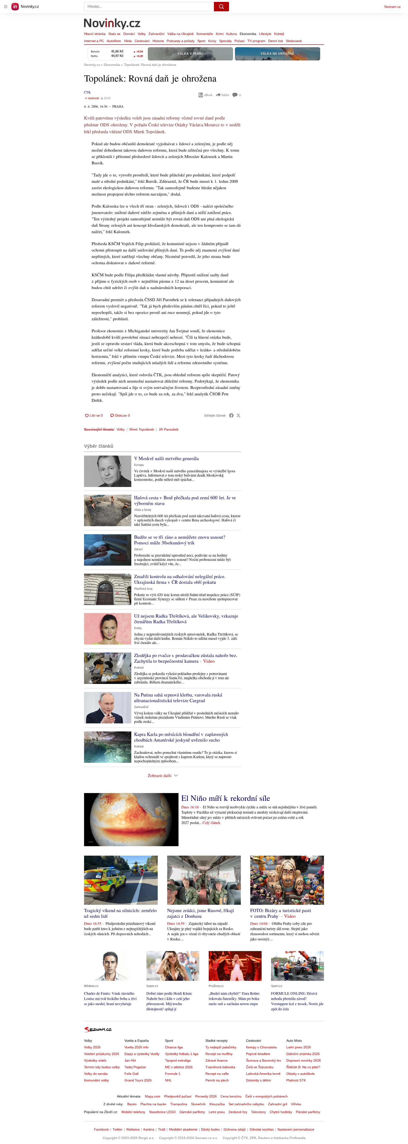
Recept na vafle (217, 1074)
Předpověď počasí (177, 1096)
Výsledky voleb (95, 1060)
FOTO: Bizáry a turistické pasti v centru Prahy (280, 913)
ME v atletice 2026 (179, 1067)
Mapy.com (152, 1096)
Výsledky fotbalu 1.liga (181, 1054)
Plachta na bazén (153, 1104)
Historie (158, 41)
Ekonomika (248, 34)
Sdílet (225, 95)
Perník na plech (217, 1080)
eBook (208, 95)
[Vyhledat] (221, 6)
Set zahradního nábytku (246, 1104)
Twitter (118, 1129)
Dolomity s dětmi (258, 1080)
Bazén (132, 1104)
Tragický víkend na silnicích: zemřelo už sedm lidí (120, 913)
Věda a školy (142, 510)
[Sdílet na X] (238, 415)
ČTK (87, 92)
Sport (201, 41)
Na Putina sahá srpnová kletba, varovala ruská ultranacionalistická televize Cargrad (178, 698)
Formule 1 (172, 1074)
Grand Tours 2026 (138, 1080)
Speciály (225, 41)
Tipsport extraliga (178, 1060)
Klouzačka (217, 1104)
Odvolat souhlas (262, 1129)
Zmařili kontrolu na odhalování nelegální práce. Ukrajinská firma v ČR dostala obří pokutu (179, 579)
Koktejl (279, 34)
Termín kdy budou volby (102, 1067)
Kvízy (212, 41)
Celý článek (211, 822)
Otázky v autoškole (300, 1074)
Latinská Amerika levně (263, 1074)
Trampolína (178, 1104)
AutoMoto (114, 41)
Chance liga (174, 1047)
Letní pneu (217, 1112)
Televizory (258, 1112)
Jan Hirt (130, 1060)
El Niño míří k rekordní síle (225, 797)
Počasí (239, 41)
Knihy (138, 628)
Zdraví (138, 549)
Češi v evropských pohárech (266, 1096)
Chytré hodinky (281, 1112)
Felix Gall (131, 1074)
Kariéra (148, 1129)
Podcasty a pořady (181, 41)
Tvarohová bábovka (220, 1067)
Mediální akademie (183, 1129)
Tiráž (161, 1129)
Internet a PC (94, 41)
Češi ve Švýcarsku (259, 1067)
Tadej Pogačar (135, 1067)
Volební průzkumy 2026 (101, 1054)
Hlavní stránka (95, 34)
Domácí (129, 34)
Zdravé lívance (216, 1060)
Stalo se (114, 34)
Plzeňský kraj (143, 588)
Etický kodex (210, 1129)
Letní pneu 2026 (298, 1047)
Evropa (139, 465)
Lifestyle (265, 34)
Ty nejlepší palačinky (220, 1047)
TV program (256, 41)
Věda (128, 41)
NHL (168, 1080)
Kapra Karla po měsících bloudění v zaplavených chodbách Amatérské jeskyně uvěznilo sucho (181, 737)
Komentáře (204, 34)
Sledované (294, 41)
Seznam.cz (392, 7)
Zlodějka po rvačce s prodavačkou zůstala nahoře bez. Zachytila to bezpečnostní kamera (185, 658)
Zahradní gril (277, 1104)
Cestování (142, 41)
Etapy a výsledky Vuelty (141, 1054)
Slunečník (198, 1104)
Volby (142, 34)
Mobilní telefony (133, 1112)
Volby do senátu (96, 1074)
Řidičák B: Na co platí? (303, 1067)
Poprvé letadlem (258, 1054)
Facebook (101, 1129)
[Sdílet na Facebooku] (231, 415)
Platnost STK (296, 1080)
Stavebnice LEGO (162, 1112)
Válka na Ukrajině (180, 34)
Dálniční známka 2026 (303, 1054)
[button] (107, 471)
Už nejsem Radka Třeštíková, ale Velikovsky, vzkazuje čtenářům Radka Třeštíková (186, 619)
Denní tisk (275, 41)
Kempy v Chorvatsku (261, 1047)
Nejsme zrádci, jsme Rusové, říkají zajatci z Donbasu (200, 913)
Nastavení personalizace (295, 1129)
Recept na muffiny (219, 1054)
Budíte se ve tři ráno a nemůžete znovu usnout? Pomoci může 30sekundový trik (179, 540)
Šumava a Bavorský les (263, 1060)
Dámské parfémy (192, 1112)
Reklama (133, 1129)
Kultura (231, 34)
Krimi (219, 34)
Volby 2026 (92, 1047)
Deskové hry (238, 1112)
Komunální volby (96, 1080)
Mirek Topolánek (141, 429)
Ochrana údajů (235, 1129)
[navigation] (5, 6)
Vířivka (296, 1104)
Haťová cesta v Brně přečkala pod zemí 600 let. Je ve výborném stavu (185, 500)
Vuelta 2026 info (136, 1047)
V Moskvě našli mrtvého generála (166, 458)
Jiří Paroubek (168, 429)
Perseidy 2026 (206, 1096)
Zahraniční (157, 34)
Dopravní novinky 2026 (303, 1060)
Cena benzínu (231, 1096)
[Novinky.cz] (112, 24)
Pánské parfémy (308, 1112)
